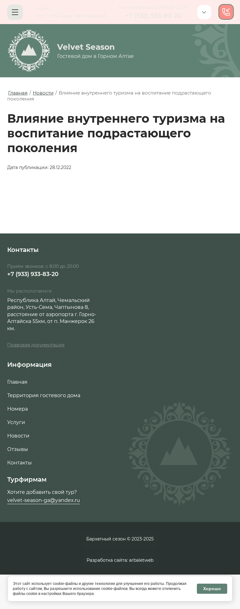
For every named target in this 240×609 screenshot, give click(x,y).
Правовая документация (35, 345)
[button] (15, 12)
